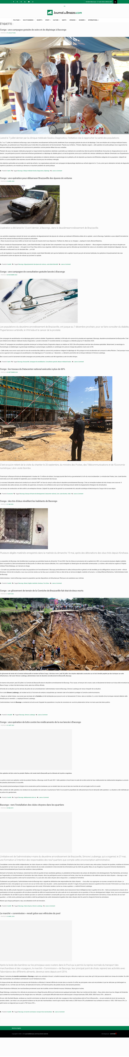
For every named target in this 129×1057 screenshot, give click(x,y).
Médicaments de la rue (30, 797)
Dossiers (82, 20)
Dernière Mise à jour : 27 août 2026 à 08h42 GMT (98, 1)
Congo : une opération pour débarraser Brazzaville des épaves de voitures (36, 178)
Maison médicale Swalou (64, 361)
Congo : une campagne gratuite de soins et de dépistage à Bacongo (33, 29)
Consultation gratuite (51, 361)
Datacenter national (50, 493)
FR (64, 6)
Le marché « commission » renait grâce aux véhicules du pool (30, 913)
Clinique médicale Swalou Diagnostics (33, 170)
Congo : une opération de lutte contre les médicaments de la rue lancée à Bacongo (40, 722)
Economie (10, 493)
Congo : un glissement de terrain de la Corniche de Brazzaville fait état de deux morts (41, 590)
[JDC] (64, 12)
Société (39, 20)
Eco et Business (28, 20)
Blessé (25, 583)
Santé (64, 20)
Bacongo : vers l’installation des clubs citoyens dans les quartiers (32, 804)
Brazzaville (26, 361)
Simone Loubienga (30, 714)
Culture (56, 20)
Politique (16, 20)
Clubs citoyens (28, 906)
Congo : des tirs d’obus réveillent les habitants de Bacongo (28, 501)
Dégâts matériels (32, 583)
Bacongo (20, 170)
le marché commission (30, 1012)
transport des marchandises (44, 1012)
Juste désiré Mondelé (52, 264)
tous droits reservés (42, 1033)
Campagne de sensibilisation (37, 361)
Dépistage (46, 170)
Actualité (9, 714)
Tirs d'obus (46, 583)
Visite (69, 493)
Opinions (72, 20)
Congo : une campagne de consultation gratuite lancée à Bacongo (32, 271)
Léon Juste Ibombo (62, 493)
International (93, 20)
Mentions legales (16, 1028)
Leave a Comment (57, 171)
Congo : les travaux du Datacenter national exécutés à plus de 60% (32, 369)
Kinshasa (40, 583)
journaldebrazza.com (31, 1033)
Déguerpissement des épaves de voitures (35, 264)
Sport (47, 20)
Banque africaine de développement (35, 493)
